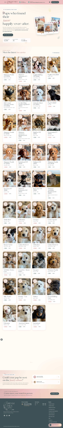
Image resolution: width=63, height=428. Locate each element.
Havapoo (36, 270)
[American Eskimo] (24, 313)
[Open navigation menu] (5, 2)
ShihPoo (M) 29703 (37, 133)
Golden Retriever (24, 245)
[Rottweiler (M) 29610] (39, 178)
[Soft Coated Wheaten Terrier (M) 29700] (9, 93)
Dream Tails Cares (51, 416)
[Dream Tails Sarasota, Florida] (12, 2)
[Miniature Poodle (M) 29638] (53, 152)
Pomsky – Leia (22, 296)
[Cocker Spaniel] (53, 209)
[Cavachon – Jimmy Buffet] (24, 260)
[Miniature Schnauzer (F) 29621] (24, 64)
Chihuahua (21, 219)
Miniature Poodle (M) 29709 (9, 75)
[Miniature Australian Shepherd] (9, 340)
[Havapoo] (39, 260)
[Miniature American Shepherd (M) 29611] (24, 122)
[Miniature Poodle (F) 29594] (9, 152)
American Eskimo (23, 323)
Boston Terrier (8, 245)
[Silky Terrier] (9, 286)
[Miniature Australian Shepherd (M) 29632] (53, 178)
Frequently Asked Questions (53, 411)
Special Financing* (52, 414)
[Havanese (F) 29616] (9, 178)
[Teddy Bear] (9, 209)
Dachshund (36, 323)
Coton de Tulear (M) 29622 (38, 103)
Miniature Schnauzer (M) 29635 (22, 190)
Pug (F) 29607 (52, 103)
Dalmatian (7, 323)
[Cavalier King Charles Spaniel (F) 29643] (24, 93)
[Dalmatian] (9, 313)
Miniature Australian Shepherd (7, 351)
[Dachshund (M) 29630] (24, 152)
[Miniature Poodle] (53, 260)
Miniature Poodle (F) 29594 (9, 162)
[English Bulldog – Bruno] (53, 313)
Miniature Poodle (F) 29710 (9, 133)
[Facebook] (4, 416)
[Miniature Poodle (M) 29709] (9, 64)
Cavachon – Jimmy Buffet (24, 270)
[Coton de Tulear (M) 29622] (39, 93)
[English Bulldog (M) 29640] (39, 64)
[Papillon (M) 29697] (53, 64)
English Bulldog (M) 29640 (37, 75)
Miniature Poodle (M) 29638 (53, 162)
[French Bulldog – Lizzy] (53, 286)
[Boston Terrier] (9, 234)
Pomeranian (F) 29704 (52, 133)
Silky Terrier (7, 296)
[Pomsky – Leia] (24, 286)
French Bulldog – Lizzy (53, 297)
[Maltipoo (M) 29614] (39, 152)
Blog (49, 418)
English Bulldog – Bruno (53, 324)
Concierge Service (52, 409)
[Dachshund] (39, 313)
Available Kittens (51, 405)
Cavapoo (36, 220)
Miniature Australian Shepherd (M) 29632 (52, 191)
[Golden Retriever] (24, 234)
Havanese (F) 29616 (8, 189)
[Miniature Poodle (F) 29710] (9, 122)
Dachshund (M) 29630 (23, 162)
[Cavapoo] (39, 209)
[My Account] (49, 2)
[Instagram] (7, 416)
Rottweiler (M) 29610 (37, 189)
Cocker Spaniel (52, 219)
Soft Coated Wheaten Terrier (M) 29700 (9, 104)
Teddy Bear (7, 219)
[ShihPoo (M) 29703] (39, 122)
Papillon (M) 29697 (53, 75)
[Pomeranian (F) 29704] (53, 122)
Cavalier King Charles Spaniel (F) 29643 (24, 104)
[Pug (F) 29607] (53, 93)
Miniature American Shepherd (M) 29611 (22, 134)
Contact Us (50, 420)
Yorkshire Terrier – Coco (9, 270)
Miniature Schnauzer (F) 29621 (22, 76)
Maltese (35, 296)
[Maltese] (39, 286)
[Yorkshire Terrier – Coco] (9, 260)
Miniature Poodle (53, 270)
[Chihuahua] (24, 209)
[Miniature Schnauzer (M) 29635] (24, 178)
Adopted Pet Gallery (52, 407)
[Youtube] (9, 416)
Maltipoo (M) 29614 (37, 162)
